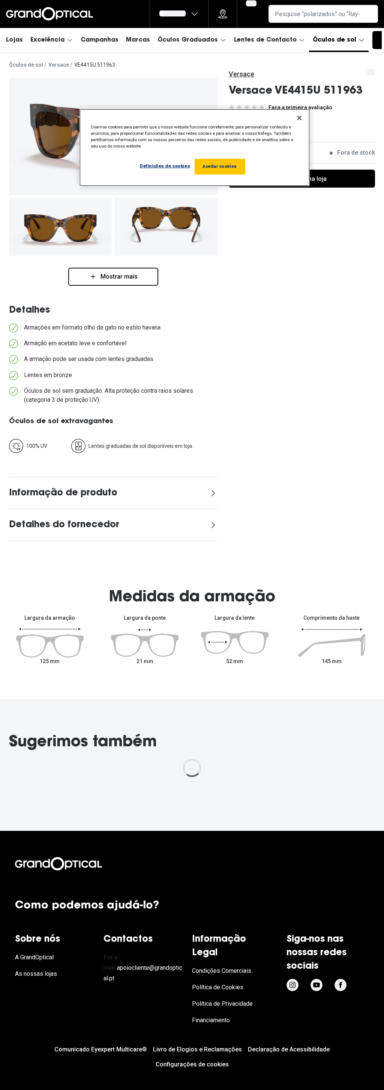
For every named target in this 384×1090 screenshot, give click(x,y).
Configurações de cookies (192, 1064)
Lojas (14, 40)
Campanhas (99, 40)
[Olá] (179, 14)
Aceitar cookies (220, 166)
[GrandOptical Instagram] (292, 985)
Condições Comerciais (221, 970)
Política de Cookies (217, 987)
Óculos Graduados (188, 40)
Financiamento (211, 1020)
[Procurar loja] (222, 14)
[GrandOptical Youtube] (316, 985)
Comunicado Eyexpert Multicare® (100, 1049)
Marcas (138, 40)
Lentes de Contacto (265, 40)
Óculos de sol (334, 40)
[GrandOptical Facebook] (340, 985)
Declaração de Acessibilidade (289, 1049)
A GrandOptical (34, 957)
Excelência (47, 40)
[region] (195, 147)
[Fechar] (299, 118)
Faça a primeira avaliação (300, 107)
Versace (58, 65)
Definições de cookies (165, 165)
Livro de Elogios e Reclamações (197, 1049)
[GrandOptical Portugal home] (71, 864)
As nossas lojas (36, 973)
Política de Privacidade (222, 1003)
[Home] (49, 14)
